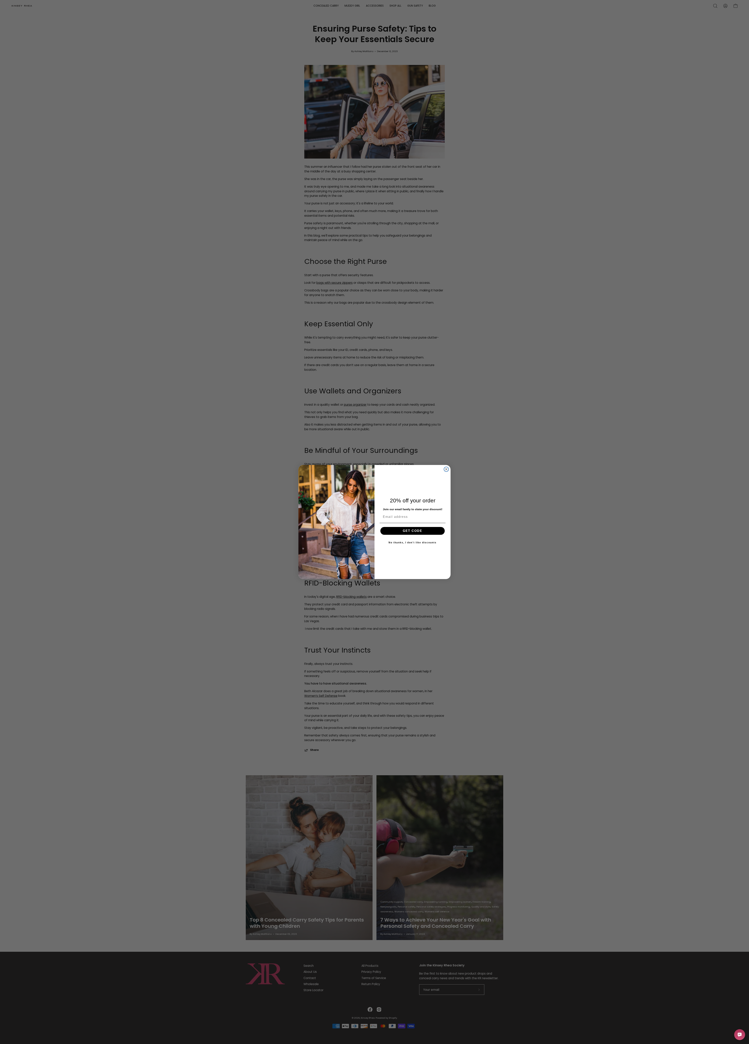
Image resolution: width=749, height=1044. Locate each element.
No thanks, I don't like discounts (413, 542)
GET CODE (412, 530)
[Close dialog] (446, 469)
